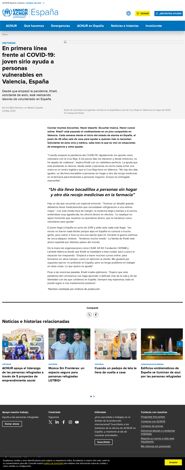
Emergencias (60, 25)
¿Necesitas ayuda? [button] (170, 13)
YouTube (77, 422)
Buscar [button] (119, 13)
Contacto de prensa (152, 426)
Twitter (50, 422)
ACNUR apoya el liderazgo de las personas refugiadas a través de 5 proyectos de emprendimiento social (23, 374)
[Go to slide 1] (91, 397)
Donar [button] (145, 13)
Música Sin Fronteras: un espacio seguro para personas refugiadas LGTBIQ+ (66, 374)
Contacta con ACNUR (153, 421)
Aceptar (173, 462)
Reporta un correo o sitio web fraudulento (157, 440)
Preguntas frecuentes (153, 416)
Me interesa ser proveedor (156, 446)
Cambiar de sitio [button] (33, 2)
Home (5, 34)
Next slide (180, 344)
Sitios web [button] (128, 13)
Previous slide (5, 344)
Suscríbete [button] (103, 442)
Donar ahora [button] (12, 424)
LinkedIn (57, 422)
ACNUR (11, 25)
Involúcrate (154, 25)
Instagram (70, 422)
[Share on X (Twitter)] (89, 314)
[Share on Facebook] (95, 314)
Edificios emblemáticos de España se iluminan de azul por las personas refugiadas (161, 372)
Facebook (63, 422)
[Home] (22, 13)
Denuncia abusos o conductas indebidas (158, 432)
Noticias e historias (124, 25)
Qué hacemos (34, 25)
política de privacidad (53, 464)
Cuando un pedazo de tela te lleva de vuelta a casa (116, 370)
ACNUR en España (90, 25)
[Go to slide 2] (94, 397)
